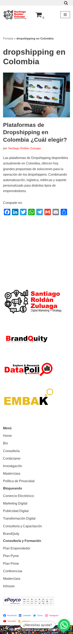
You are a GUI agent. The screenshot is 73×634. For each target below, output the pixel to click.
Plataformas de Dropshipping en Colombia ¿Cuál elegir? (35, 132)
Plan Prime (11, 563)
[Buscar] (66, 3)
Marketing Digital (15, 503)
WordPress (56, 629)
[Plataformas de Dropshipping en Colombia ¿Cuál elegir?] (36, 95)
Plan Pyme (11, 556)
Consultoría (11, 451)
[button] (64, 625)
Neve (13, 629)
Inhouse (9, 586)
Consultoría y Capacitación (22, 526)
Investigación (12, 466)
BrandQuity (11, 533)
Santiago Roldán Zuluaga (24, 148)
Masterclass (11, 473)
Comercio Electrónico (18, 496)
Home (7, 435)
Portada (8, 38)
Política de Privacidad (18, 481)
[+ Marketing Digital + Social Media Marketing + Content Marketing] (15, 15)
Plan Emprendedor (16, 548)
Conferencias (12, 571)
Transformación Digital (19, 518)
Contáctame (11, 458)
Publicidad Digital (16, 511)
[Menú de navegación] (65, 14)
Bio (5, 443)
